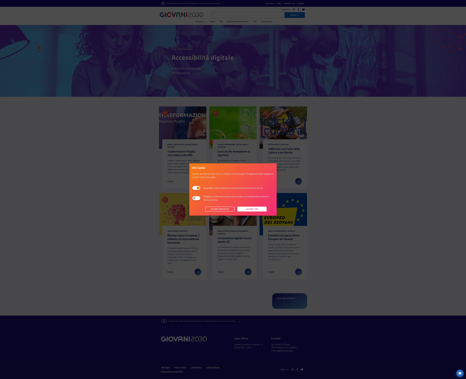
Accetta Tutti (252, 209)
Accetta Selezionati (220, 209)
